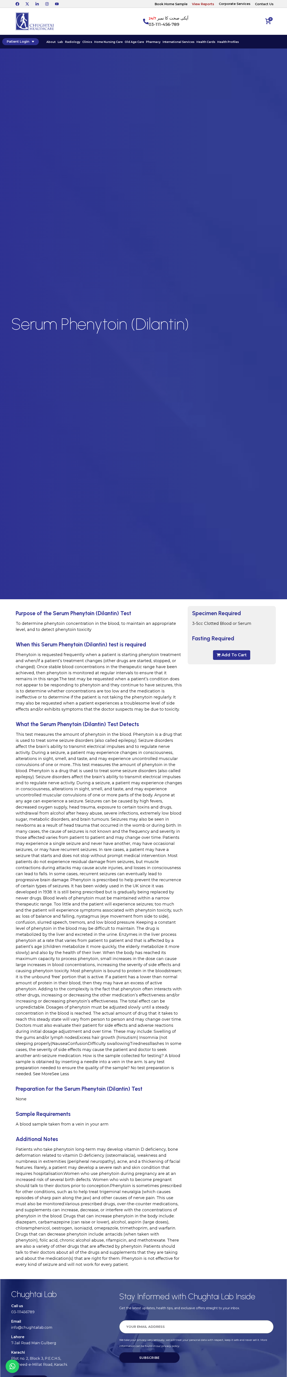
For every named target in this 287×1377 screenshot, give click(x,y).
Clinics (87, 42)
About (51, 42)
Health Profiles (228, 42)
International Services (178, 42)
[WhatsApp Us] (12, 1366)
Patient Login (18, 42)
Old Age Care (134, 42)
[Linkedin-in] (37, 4)
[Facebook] (17, 4)
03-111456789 (23, 1312)
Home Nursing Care (108, 42)
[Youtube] (57, 4)
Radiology (72, 42)
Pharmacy (153, 42)
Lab (60, 42)
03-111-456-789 (164, 24)
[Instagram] (47, 4)
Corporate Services (234, 4)
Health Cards (205, 42)
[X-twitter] (27, 4)
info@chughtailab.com (31, 1327)
